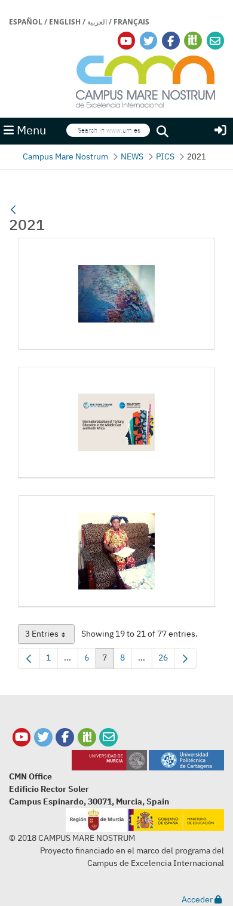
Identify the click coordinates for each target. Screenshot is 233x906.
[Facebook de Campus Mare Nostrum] (65, 737)
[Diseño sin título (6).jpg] (116, 294)
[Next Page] (185, 658)
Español (25, 22)
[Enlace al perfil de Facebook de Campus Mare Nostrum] (170, 41)
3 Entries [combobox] (50, 636)
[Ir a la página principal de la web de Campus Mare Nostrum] (146, 79)
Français (131, 22)
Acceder (198, 899)
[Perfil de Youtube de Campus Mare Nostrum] (22, 737)
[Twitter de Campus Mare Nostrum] (43, 737)
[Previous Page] (29, 658)
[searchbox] (108, 130)
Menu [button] (30, 129)
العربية (97, 22)
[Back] (13, 209)
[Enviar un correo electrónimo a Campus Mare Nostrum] (215, 41)
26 (166, 660)
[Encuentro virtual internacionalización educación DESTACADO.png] (116, 423)
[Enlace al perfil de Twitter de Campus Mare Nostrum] (148, 41)
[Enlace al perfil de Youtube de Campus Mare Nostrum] (126, 41)
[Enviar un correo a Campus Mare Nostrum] (108, 737)
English (65, 22)
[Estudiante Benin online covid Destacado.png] (116, 551)
